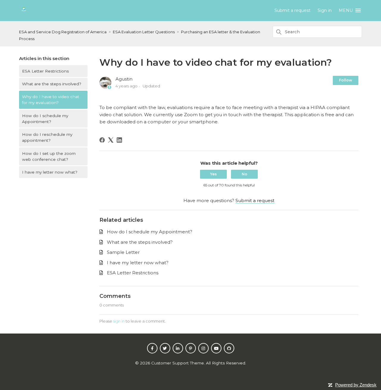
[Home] (24, 12)
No (244, 174)
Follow (345, 80)
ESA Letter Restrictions (45, 71)
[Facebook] (102, 140)
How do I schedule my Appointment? (45, 118)
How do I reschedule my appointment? (47, 137)
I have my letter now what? (49, 172)
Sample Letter (123, 252)
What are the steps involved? (51, 83)
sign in (119, 321)
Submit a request (292, 10)
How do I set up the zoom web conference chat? (49, 156)
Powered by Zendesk (356, 384)
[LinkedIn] (119, 140)
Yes (213, 174)
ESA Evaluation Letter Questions (144, 31)
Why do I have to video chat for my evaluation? (50, 99)
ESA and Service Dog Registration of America (63, 31)
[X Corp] (110, 140)
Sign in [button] (325, 10)
